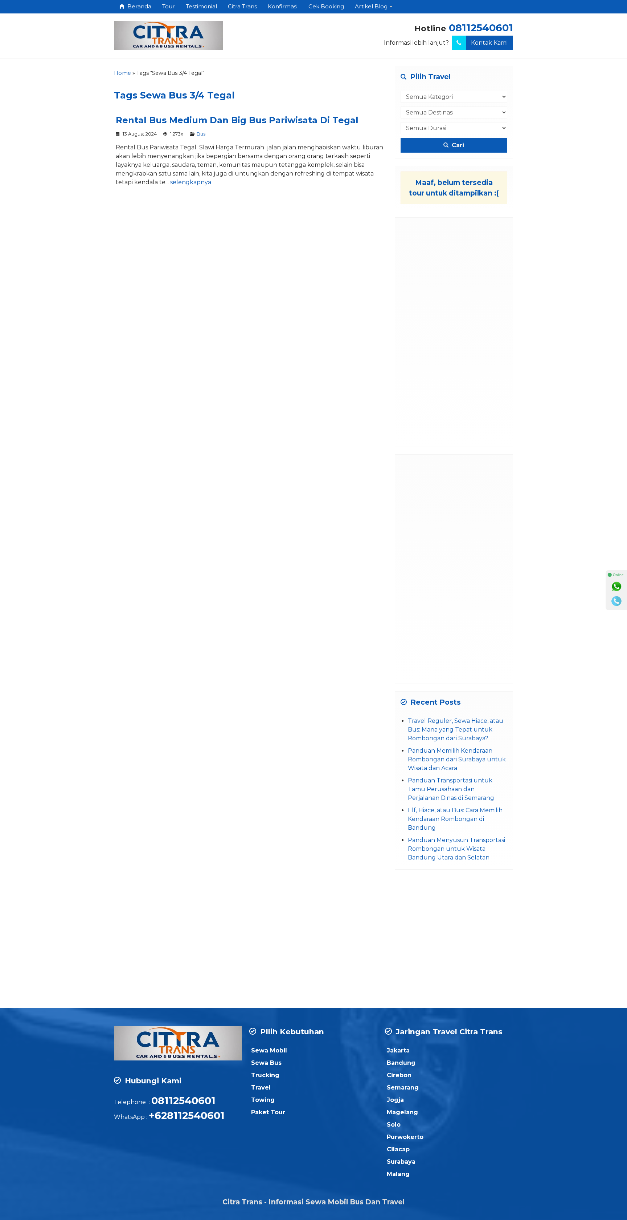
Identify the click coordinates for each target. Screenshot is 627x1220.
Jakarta (398, 1050)
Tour (168, 6)
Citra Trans (242, 6)
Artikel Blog (371, 6)
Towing (263, 1099)
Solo (394, 1124)
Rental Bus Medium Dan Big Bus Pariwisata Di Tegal (237, 120)
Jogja (395, 1099)
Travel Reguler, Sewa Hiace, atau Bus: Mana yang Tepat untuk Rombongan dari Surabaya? (455, 729)
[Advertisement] (454, 332)
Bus (201, 134)
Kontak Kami (489, 42)
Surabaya (401, 1161)
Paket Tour (268, 1112)
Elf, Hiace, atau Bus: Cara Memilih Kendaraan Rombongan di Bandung (455, 819)
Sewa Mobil (269, 1050)
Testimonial (201, 6)
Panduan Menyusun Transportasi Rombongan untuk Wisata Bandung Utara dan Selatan (456, 849)
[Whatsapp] (616, 586)
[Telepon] (616, 601)
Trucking (265, 1075)
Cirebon (399, 1075)
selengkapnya (190, 182)
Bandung (401, 1062)
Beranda (138, 6)
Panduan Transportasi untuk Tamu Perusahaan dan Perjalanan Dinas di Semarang (451, 789)
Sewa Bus (266, 1062)
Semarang (403, 1087)
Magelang (402, 1112)
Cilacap (398, 1149)
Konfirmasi (283, 6)
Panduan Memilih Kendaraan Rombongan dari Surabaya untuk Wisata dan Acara (457, 759)
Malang (398, 1174)
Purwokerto (405, 1137)
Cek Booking (326, 6)
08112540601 (481, 28)
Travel (261, 1087)
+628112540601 (187, 1116)
